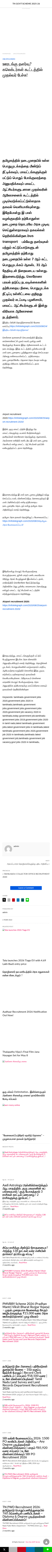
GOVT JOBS (7, 1298)
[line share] (27, 900)
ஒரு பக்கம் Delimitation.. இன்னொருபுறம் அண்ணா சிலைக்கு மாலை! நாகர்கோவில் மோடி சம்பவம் (24, 1095)
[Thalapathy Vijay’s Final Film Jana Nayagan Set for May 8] (26, 1034)
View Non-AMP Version (32, 1542)
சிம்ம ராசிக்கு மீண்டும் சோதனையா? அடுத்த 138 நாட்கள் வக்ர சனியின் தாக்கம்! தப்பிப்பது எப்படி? (25, 1251)
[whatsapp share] (22, 900)
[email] (13, 1549)
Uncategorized (19, 53)
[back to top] (46, 1542)
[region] (26, 29)
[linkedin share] (18, 900)
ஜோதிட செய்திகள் (8, 1179)
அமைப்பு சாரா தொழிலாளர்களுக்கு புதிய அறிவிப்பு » (28, 863)
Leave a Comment (26, 888)
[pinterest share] (13, 900)
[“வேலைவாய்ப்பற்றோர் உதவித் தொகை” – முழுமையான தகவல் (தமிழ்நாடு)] (26, 1118)
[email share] (9, 900)
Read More (14, 1206)
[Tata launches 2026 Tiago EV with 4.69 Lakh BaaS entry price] (26, 943)
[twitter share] (4, 900)
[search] (48, 3)
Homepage (7, 53)
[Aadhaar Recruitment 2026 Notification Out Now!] (26, 994)
